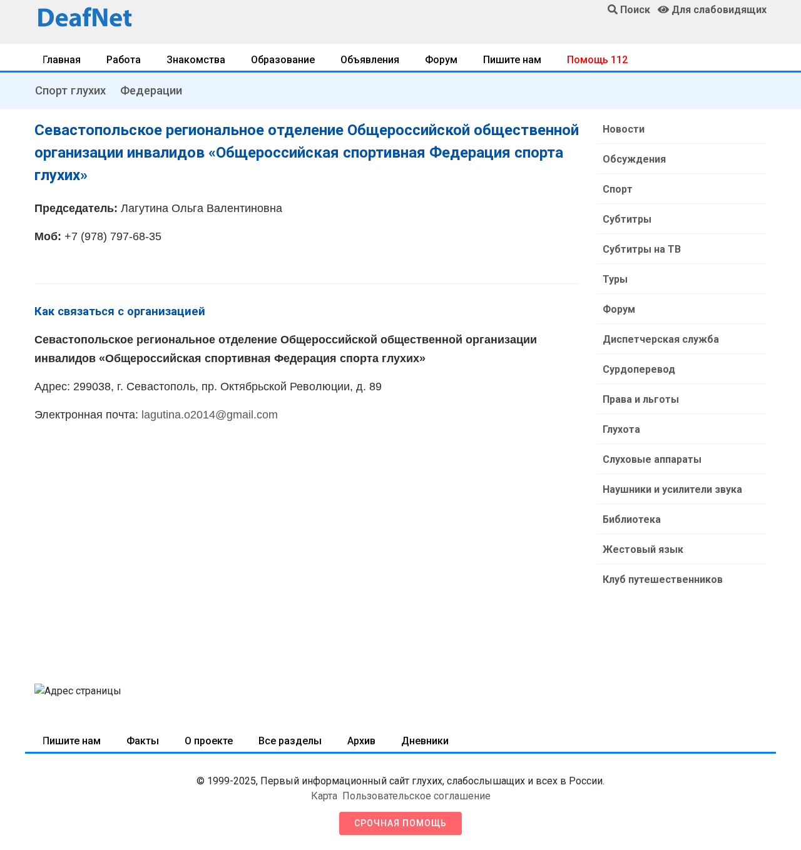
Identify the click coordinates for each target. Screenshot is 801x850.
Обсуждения (634, 159)
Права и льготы (641, 399)
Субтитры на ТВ (642, 249)
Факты (142, 741)
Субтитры (627, 219)
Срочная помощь (400, 823)
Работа (123, 60)
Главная (62, 60)
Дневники (425, 741)
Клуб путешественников (663, 579)
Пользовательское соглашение (416, 796)
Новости (624, 129)
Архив (361, 741)
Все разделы (290, 741)
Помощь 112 (597, 60)
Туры (615, 279)
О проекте (209, 741)
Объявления (369, 60)
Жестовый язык (643, 549)
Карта (324, 796)
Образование (283, 60)
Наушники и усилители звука (672, 489)
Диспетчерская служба (661, 339)
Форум (441, 60)
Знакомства (195, 60)
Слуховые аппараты (652, 459)
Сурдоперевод (639, 369)
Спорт (618, 189)
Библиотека (632, 519)
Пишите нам (512, 60)
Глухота (621, 429)
